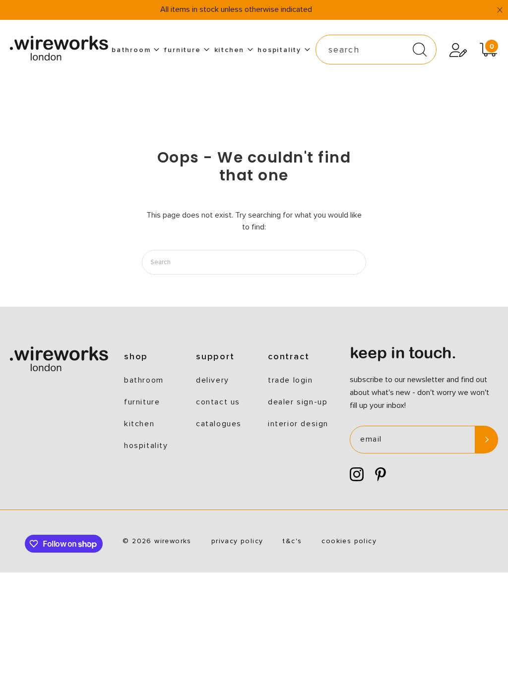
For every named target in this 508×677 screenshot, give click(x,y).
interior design (298, 423)
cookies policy (349, 541)
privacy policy (237, 541)
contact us (218, 401)
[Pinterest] (380, 474)
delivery (212, 380)
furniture (182, 50)
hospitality (279, 50)
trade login (290, 380)
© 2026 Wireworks (157, 541)
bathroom (131, 50)
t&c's (292, 541)
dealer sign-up (297, 401)
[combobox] (376, 49)
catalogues (219, 423)
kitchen (229, 50)
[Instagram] (357, 474)
